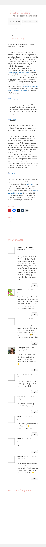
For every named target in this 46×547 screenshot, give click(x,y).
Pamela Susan (23, 456)
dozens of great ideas (30, 86)
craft (11, 43)
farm (11, 66)
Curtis (20, 397)
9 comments (20, 46)
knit (11, 36)
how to (12, 81)
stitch (12, 51)
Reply (34, 285)
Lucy (19, 416)
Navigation (13, 22)
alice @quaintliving (25, 348)
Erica (19, 290)
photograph (14, 58)
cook (12, 28)
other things (14, 88)
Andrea (20, 319)
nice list (30, 184)
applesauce (14, 73)
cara (19, 374)
